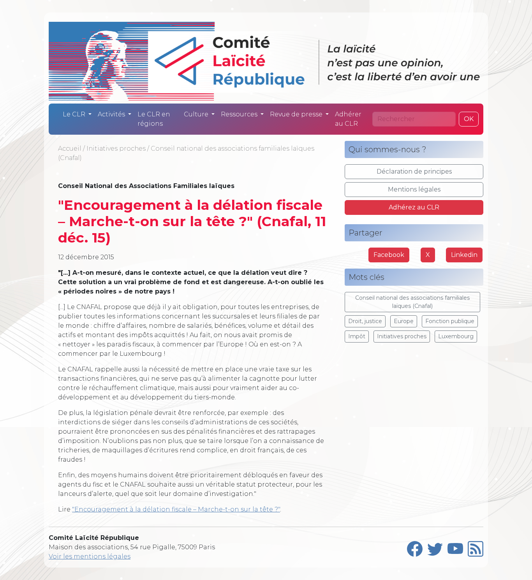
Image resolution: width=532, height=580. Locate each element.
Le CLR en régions (153, 119)
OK (469, 119)
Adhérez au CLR (414, 207)
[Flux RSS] (475, 547)
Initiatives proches (116, 148)
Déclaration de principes (414, 171)
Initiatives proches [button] (401, 336)
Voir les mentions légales (89, 556)
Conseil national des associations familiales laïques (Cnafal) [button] (412, 301)
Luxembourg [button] (456, 336)
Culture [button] (197, 114)
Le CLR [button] (75, 114)
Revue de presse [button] (297, 114)
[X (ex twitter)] (435, 547)
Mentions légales (414, 189)
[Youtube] (455, 547)
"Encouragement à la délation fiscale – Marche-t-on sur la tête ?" (176, 509)
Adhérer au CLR (348, 119)
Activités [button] (112, 114)
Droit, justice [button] (365, 321)
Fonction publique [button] (449, 321)
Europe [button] (404, 321)
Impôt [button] (356, 336)
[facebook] (415, 547)
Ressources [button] (240, 114)
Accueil (69, 148)
